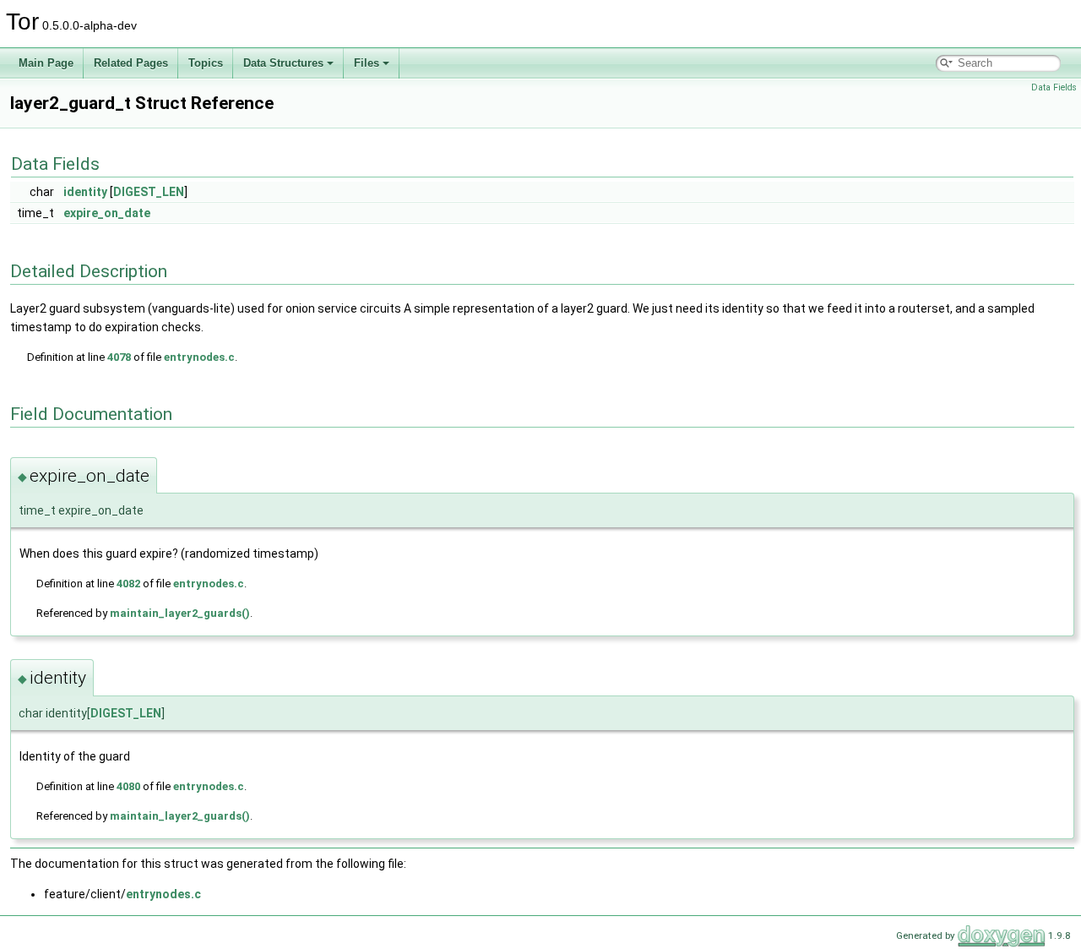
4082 (128, 583)
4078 (119, 357)
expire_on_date (106, 213)
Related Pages (131, 63)
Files (366, 63)
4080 (128, 786)
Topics (205, 63)
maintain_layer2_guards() (180, 613)
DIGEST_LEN (148, 192)
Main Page (46, 63)
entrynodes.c (199, 357)
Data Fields (1054, 87)
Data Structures (283, 63)
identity (85, 192)
